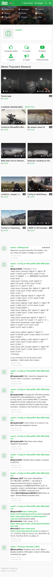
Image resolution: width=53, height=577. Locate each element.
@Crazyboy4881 (17, 376)
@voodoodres (16, 521)
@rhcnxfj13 (15, 528)
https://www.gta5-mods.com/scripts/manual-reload (24, 529)
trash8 (18, 29)
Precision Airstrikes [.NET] (29, 546)
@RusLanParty (16, 549)
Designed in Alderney (9, 568)
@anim (19, 493)
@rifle (33, 493)
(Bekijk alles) (30, 107)
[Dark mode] (46, 3)
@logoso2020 (16, 269)
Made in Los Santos (8, 570)
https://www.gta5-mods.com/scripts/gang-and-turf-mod (26, 512)
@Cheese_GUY (16, 478)
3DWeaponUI (23, 247)
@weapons (26, 493)
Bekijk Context (16, 256)
